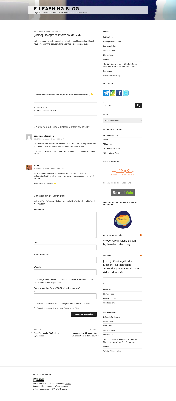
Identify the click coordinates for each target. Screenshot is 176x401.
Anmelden (107, 289)
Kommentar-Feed (109, 298)
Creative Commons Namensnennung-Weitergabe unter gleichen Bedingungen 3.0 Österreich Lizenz (52, 386)
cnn (39, 111)
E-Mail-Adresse (41, 254)
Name (37, 242)
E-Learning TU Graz (111, 135)
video (55, 111)
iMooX (105, 139)
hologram (47, 111)
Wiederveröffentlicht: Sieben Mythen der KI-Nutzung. (119, 242)
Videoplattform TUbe (111, 153)
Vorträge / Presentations (112, 41)
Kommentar (40, 209)
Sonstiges (42, 107)
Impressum (107, 71)
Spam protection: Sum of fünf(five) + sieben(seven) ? (58, 288)
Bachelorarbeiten (109, 46)
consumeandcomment (44, 135)
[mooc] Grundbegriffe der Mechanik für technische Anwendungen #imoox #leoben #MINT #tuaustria (121, 266)
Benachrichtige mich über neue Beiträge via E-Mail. (58, 308)
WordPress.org (109, 303)
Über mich (107, 59)
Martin (58, 31)
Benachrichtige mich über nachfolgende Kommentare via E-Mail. (64, 303)
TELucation (107, 144)
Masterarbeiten (109, 50)
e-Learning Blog (56, 8)
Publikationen (108, 37)
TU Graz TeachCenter (111, 148)
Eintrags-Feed (108, 294)
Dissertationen (108, 55)
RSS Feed (107, 255)
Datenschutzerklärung (111, 75)
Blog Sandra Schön (112, 235)
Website (37, 267)
